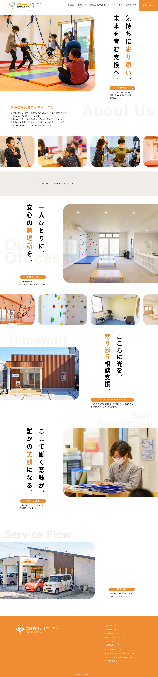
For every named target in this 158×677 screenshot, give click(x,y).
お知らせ (108, 630)
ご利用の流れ (130, 5)
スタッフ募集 (117, 5)
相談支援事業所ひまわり (99, 5)
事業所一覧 (82, 5)
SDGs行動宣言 (111, 649)
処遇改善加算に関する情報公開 (117, 653)
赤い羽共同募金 (111, 661)
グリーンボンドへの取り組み (116, 657)
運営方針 (71, 5)
